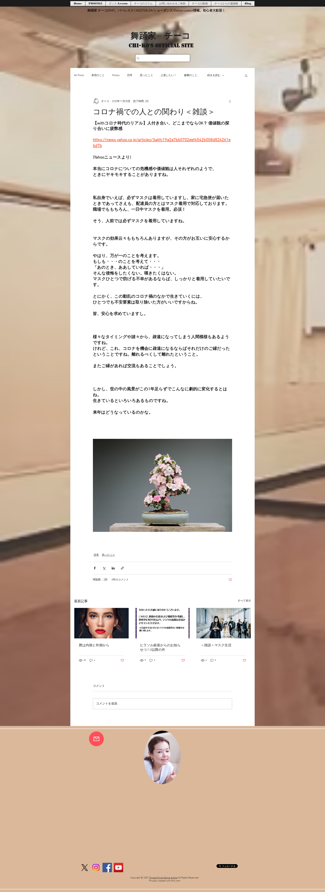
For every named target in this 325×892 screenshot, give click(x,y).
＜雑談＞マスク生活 (216, 645)
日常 (129, 75)
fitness (116, 75)
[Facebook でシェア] (94, 568)
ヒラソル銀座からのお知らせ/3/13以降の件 (160, 647)
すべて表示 (244, 600)
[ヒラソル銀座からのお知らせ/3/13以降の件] (162, 623)
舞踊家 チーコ (160, 35)
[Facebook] (107, 867)
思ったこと (146, 75)
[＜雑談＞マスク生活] (223, 623)
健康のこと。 (192, 75)
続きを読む (213, 75)
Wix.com (175, 880)
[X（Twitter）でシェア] (104, 568)
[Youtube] (118, 867)
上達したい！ (168, 75)
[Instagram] (96, 867)
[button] (246, 75)
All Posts (79, 75)
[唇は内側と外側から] (101, 623)
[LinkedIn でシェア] (113, 568)
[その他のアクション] (230, 101)
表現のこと (98, 75)
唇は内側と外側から (94, 645)
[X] (84, 867)
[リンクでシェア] (122, 568)
